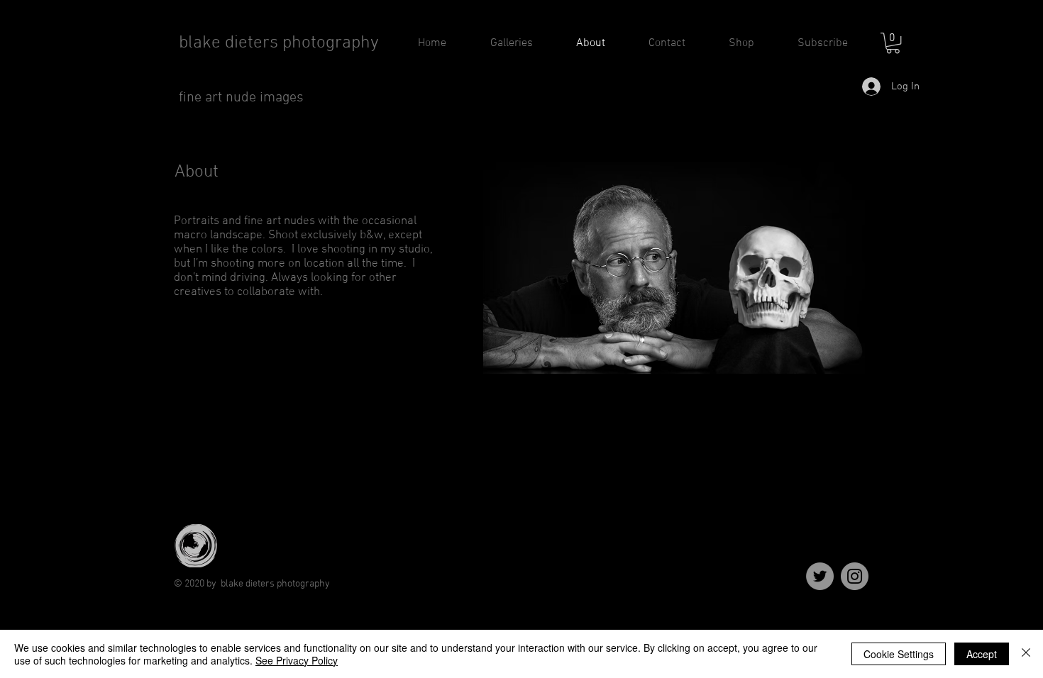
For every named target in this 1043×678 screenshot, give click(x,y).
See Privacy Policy (296, 660)
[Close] (1025, 654)
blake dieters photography (279, 43)
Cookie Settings (898, 654)
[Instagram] (854, 576)
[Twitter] (820, 576)
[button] (893, 43)
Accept (981, 654)
